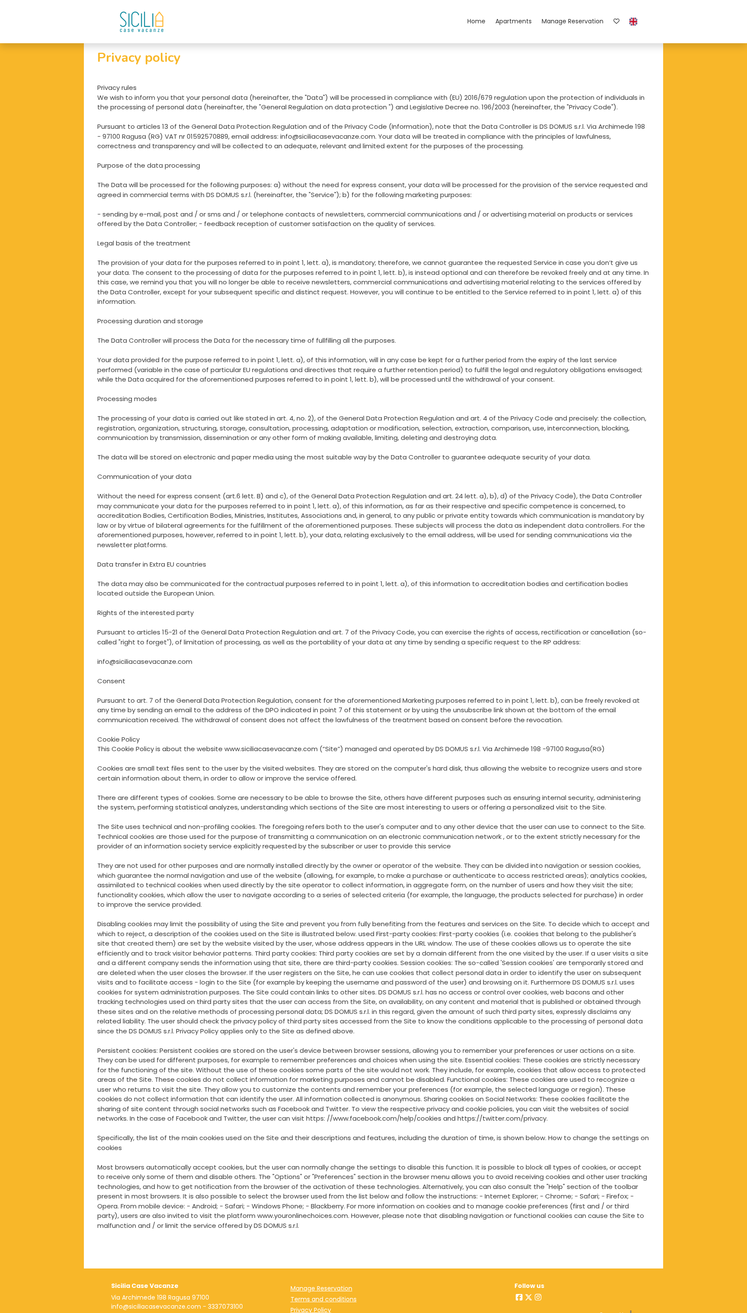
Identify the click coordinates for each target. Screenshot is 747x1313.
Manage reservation (572, 21)
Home (476, 21)
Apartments (513, 21)
